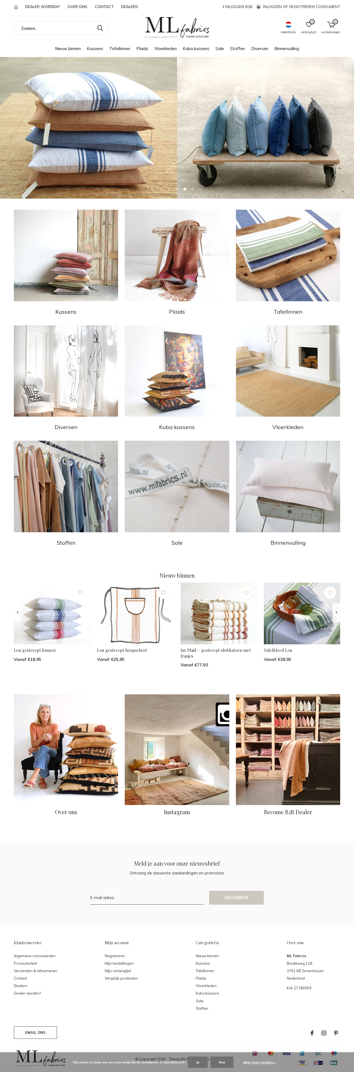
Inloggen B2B (238, 6)
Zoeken (100, 28)
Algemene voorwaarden (35, 956)
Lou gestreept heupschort (122, 650)
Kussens (95, 48)
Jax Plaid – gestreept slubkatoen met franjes (216, 653)
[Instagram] (323, 1033)
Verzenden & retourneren (35, 971)
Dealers (129, 6)
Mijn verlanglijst (118, 971)
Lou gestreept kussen (35, 650)
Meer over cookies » (259, 1062)
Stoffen (237, 48)
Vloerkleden (165, 48)
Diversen (259, 48)
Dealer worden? (42, 6)
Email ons (35, 1032)
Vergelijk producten (121, 978)
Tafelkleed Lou (278, 650)
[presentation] (18, 612)
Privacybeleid (25, 963)
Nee (222, 1062)
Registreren (115, 956)
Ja (197, 1062)
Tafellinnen (119, 48)
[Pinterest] (336, 1033)
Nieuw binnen (68, 48)
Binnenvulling (286, 48)
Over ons (77, 6)
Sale (219, 48)
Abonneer (236, 897)
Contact (104, 6)
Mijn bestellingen (119, 963)
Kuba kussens (196, 48)
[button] (161, 189)
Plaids (142, 48)
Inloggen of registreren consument (301, 6)
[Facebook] (312, 1033)
